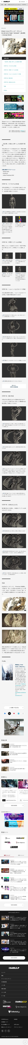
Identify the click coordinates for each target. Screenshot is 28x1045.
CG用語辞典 (4, 981)
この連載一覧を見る (14, 707)
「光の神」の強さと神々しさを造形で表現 (13, 61)
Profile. (5, 90)
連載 (5, 4)
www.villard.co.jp (18, 695)
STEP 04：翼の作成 (8, 78)
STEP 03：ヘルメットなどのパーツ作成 (12, 74)
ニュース (3, 972)
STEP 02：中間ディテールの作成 (11, 70)
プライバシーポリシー (18, 1027)
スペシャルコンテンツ (6, 978)
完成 (5, 86)
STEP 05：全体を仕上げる (9, 82)
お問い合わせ (16, 1024)
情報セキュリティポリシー (6, 1027)
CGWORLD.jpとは (4, 1019)
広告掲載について (4, 1021)
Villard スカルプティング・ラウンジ (14, 4)
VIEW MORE (14, 805)
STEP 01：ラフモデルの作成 (10, 65)
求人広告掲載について (5, 1024)
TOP (2, 4)
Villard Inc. (22, 130)
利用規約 (15, 1019)
